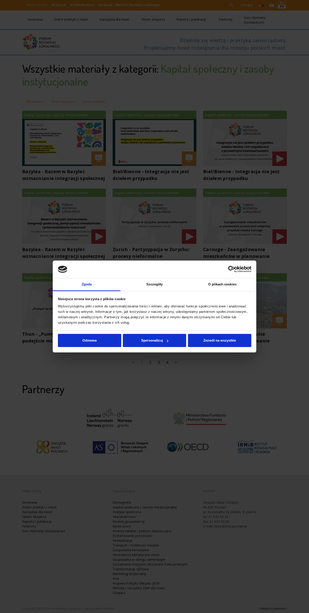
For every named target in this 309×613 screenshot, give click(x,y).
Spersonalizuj (152, 340)
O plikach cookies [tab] (222, 284)
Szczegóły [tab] (154, 284)
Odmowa (89, 340)
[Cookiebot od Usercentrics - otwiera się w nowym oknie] (231, 269)
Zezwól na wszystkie (219, 340)
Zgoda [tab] (87, 284)
